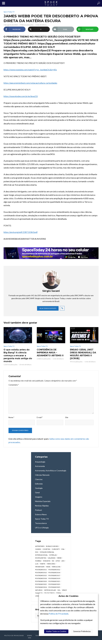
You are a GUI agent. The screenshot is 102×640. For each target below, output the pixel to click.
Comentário (13, 385)
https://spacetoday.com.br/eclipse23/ (21, 96)
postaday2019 (54, 578)
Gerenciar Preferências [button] (82, 631)
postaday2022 (41, 584)
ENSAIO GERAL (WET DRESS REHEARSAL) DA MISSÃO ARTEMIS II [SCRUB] (83, 354)
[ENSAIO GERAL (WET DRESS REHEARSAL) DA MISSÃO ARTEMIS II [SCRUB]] (84, 335)
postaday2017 (54, 575)
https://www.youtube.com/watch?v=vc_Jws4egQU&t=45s (30, 69)
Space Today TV (9, 12)
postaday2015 (41, 575)
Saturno (38, 590)
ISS (53, 561)
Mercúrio (51, 564)
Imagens (46, 561)
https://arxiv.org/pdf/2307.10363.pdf (21, 232)
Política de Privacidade (58, 614)
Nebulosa (56, 567)
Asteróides (39, 546)
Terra (58, 593)
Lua (36, 564)
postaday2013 (41, 573)
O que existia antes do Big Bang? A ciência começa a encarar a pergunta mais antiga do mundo (18, 355)
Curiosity (56, 549)
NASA (48, 567)
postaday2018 (41, 578)
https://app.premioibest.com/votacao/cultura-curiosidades (30, 83)
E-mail (40, 417)
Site (66, 417)
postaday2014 (54, 573)
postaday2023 (54, 584)
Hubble (38, 561)
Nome (11, 417)
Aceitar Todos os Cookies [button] (56, 631)
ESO (36, 552)
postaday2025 (54, 587)
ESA (62, 549)
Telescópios (49, 593)
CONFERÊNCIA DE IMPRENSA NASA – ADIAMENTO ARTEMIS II (50, 352)
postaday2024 (41, 587)
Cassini (38, 549)
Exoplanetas (40, 558)
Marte (42, 564)
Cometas (46, 549)
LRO (63, 561)
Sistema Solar (50, 590)
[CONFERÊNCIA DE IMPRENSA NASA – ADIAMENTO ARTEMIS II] (51, 335)
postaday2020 (41, 581)
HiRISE (59, 558)
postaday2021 (54, 581)
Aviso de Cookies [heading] (68, 596)
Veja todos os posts (47, 308)
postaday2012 (54, 570)
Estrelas (53, 555)
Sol (59, 590)
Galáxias (51, 558)
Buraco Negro (52, 546)
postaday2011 (41, 570)
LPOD (58, 561)
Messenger (39, 567)
